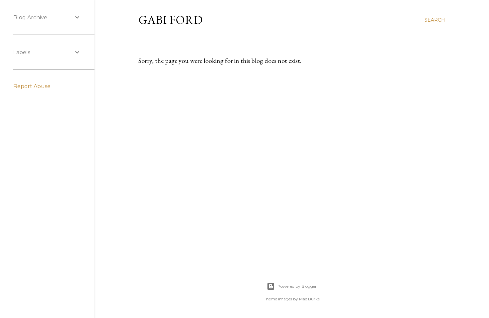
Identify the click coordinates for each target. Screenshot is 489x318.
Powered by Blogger (297, 286)
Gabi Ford (170, 20)
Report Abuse (32, 86)
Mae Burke (309, 298)
